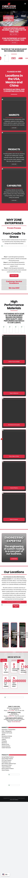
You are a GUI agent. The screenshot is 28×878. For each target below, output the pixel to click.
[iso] (14, 785)
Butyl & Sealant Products (8, 768)
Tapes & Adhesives (6, 767)
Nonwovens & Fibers (6, 765)
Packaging (4, 741)
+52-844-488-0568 (15, 721)
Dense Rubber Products (7, 758)
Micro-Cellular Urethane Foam (9, 763)
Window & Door (5, 744)
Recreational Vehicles (7, 736)
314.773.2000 (11, 710)
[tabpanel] (14, 254)
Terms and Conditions (14, 799)
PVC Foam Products (6, 760)
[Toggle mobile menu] (25, 3)
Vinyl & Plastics (5, 770)
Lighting (4, 739)
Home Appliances (6, 737)
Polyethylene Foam (6, 762)
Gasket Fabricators (6, 747)
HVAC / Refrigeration (7, 731)
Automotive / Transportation (8, 729)
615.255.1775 (11, 716)
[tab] (14, 228)
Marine (3, 734)
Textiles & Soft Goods (7, 733)
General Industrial (6, 746)
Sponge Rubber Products (8, 757)
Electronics (4, 742)
